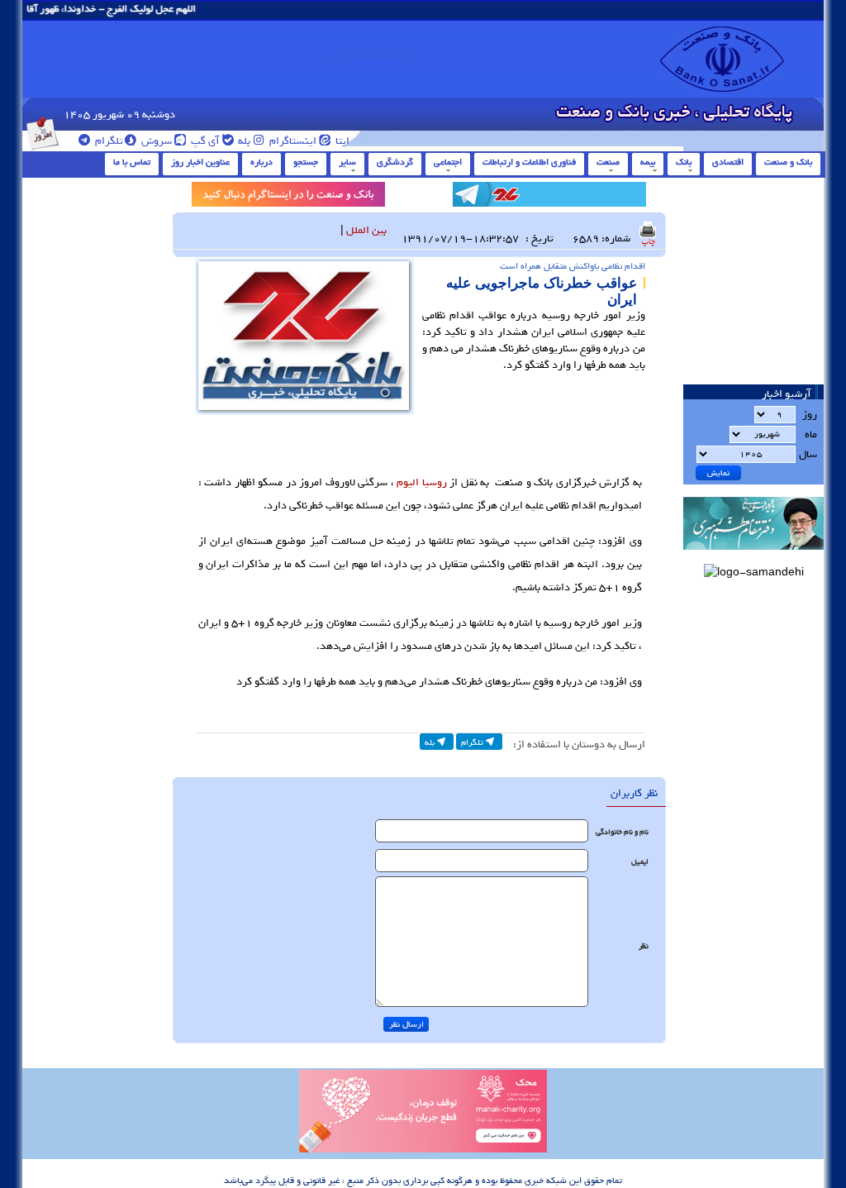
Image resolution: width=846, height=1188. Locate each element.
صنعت (608, 162)
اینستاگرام (291, 141)
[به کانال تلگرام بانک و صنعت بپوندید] (549, 197)
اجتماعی (448, 162)
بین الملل (366, 230)
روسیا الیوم (422, 482)
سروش (155, 141)
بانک (684, 162)
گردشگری (395, 162)
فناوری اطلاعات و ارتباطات (529, 162)
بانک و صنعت (788, 162)
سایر (347, 162)
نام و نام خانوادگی (622, 832)
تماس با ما (131, 162)
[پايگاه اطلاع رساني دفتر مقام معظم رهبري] (753, 555)
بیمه (647, 162)
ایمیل (640, 862)
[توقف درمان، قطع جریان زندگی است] (423, 1150)
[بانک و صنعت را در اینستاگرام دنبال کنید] (288, 197)
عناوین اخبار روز (200, 162)
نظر (644, 946)
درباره (261, 162)
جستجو (305, 162)
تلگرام (108, 141)
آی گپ (204, 141)
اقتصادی (728, 162)
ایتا (341, 141)
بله (242, 141)
